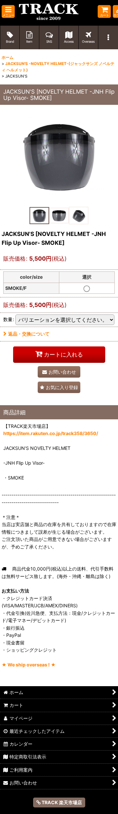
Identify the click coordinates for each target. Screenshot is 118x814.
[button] (8, 11)
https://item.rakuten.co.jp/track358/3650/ (50, 433)
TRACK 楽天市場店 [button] (61, 802)
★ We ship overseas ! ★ (29, 664)
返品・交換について (28, 334)
